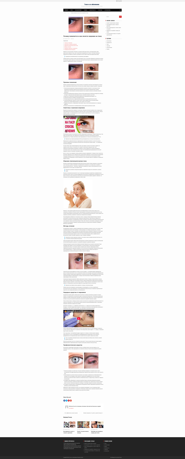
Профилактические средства (69, 49)
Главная (66, 10)
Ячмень (85, 10)
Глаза (71, 10)
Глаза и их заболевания (91, 4)
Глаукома (100, 10)
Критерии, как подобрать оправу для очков (92, 449)
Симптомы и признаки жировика (70, 44)
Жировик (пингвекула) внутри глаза (71, 45)
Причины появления (68, 42)
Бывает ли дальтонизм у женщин (90, 443)
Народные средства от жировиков (70, 48)
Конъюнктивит (78, 10)
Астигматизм (107, 10)
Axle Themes (120, 457)
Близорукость (93, 10)
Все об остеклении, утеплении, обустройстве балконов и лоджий (87, 406)
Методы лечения (67, 46)
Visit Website (71, 408)
